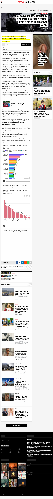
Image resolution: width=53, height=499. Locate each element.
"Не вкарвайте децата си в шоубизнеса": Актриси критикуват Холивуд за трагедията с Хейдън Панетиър (21, 310)
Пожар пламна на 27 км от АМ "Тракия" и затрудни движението (22, 293)
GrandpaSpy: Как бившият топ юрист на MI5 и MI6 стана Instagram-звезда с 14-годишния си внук (22, 324)
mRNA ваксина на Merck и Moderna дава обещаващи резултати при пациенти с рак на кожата (39, 447)
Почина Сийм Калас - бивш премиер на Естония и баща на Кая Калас (22, 338)
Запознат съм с (14, 48)
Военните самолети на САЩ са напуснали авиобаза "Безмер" (21, 368)
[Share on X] (19, 262)
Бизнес (28, 470)
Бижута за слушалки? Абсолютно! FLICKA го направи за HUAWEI (21, 398)
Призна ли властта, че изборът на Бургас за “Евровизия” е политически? (38, 439)
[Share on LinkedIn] (22, 262)
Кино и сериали (30, 472)
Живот (28, 465)
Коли (28, 479)
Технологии (29, 474)
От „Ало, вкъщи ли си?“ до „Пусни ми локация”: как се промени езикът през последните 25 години (42, 92)
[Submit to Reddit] (25, 262)
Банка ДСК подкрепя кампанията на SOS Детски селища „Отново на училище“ (42, 115)
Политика (29, 467)
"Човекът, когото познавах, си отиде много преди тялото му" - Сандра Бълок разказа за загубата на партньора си (38, 443)
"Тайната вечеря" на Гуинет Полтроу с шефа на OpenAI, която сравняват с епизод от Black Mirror (21, 414)
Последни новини (6, 284)
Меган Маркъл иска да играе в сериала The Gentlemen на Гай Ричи (21, 353)
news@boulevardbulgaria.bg (19, 442)
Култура (29, 476)
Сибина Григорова (5, 440)
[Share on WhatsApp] (28, 262)
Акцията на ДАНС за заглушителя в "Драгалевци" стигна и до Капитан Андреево (22, 384)
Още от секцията (16, 425)
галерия (29, 463)
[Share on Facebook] (17, 262)
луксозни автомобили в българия (9, 266)
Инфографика (44, 13)
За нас (2, 436)
